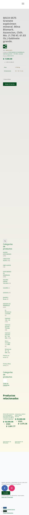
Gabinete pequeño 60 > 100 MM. (7, 335)
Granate (21, 54)
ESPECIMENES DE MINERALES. (16, 52)
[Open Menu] (23, 3)
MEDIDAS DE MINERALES (7, 304)
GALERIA (5, 288)
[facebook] (5, 488)
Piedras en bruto (6, 356)
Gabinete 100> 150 (7, 319)
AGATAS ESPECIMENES (7, 253)
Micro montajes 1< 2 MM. (7, 342)
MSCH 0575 (10, 56)
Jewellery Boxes (5, 298)
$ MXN (8, 512)
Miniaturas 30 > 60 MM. (8, 350)
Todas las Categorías (6, 384)
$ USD (9, 508)
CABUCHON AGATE (6, 259)
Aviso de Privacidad (7, 497)
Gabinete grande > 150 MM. (7, 326)
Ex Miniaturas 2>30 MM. (8, 312)
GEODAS (5, 293)
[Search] (5, 241)
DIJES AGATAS (7, 265)
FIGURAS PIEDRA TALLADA (5, 281)
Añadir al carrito (10, 84)
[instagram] (12, 488)
